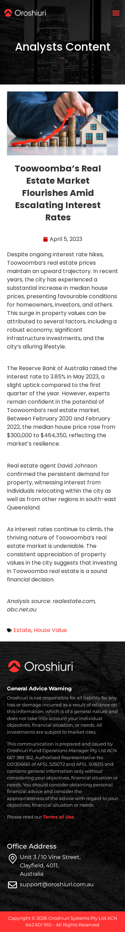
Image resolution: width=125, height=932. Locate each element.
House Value (50, 630)
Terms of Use (58, 817)
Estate (22, 630)
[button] (116, 13)
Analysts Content (62, 46)
